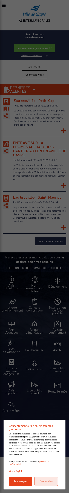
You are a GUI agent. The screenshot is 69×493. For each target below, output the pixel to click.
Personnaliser (46, 481)
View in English (15, 471)
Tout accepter (20, 481)
